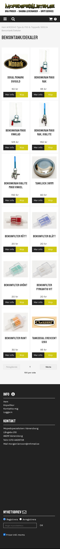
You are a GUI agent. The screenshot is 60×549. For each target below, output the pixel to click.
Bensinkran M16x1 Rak (44, 79)
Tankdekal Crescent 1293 (44, 340)
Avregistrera (29, 519)
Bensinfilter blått (44, 236)
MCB (10, 27)
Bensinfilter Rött (16, 236)
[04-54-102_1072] (44, 220)
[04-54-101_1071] (15, 220)
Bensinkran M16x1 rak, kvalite (44, 132)
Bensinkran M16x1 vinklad (16, 132)
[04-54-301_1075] (15, 322)
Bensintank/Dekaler (11, 30)
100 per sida (30, 372)
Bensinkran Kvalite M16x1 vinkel (15, 185)
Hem (4, 27)
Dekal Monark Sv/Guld (16, 79)
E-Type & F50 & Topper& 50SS (30, 27)
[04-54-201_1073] (15, 269)
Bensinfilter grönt (15, 285)
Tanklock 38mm (44, 183)
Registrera (12, 519)
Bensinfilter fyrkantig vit (44, 287)
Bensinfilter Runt (16, 338)
